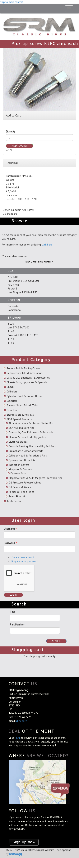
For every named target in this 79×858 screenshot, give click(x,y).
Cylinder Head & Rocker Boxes (24, 396)
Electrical (12, 400)
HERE (18, 737)
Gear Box (12, 410)
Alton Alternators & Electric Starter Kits (31, 423)
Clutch (10, 387)
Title (12, 611)
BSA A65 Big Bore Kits (21, 427)
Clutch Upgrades (18, 441)
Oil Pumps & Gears (20, 487)
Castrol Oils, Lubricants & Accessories (28, 377)
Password (10, 543)
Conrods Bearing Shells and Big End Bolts (33, 446)
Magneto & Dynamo (20, 469)
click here (47, 244)
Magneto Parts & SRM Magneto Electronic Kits (35, 478)
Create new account (23, 557)
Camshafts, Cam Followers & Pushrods (31, 432)
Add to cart (19, 145)
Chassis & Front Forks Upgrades (27, 437)
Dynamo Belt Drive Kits (22, 460)
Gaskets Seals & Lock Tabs (22, 405)
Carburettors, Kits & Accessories (25, 373)
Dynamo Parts (18, 473)
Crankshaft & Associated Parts (26, 451)
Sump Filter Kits (18, 496)
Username (10, 528)
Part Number (17, 624)
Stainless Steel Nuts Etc (20, 414)
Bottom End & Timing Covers (23, 368)
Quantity (10, 131)
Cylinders (12, 391)
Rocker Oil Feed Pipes (21, 492)
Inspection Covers (19, 465)
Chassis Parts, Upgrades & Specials (27, 382)
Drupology (15, 854)
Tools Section (14, 501)
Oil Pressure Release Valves (25, 482)
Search (56, 641)
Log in (13, 594)
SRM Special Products (19, 419)
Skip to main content (11, 2)
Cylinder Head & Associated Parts (28, 455)
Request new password (25, 561)
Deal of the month (40, 261)
